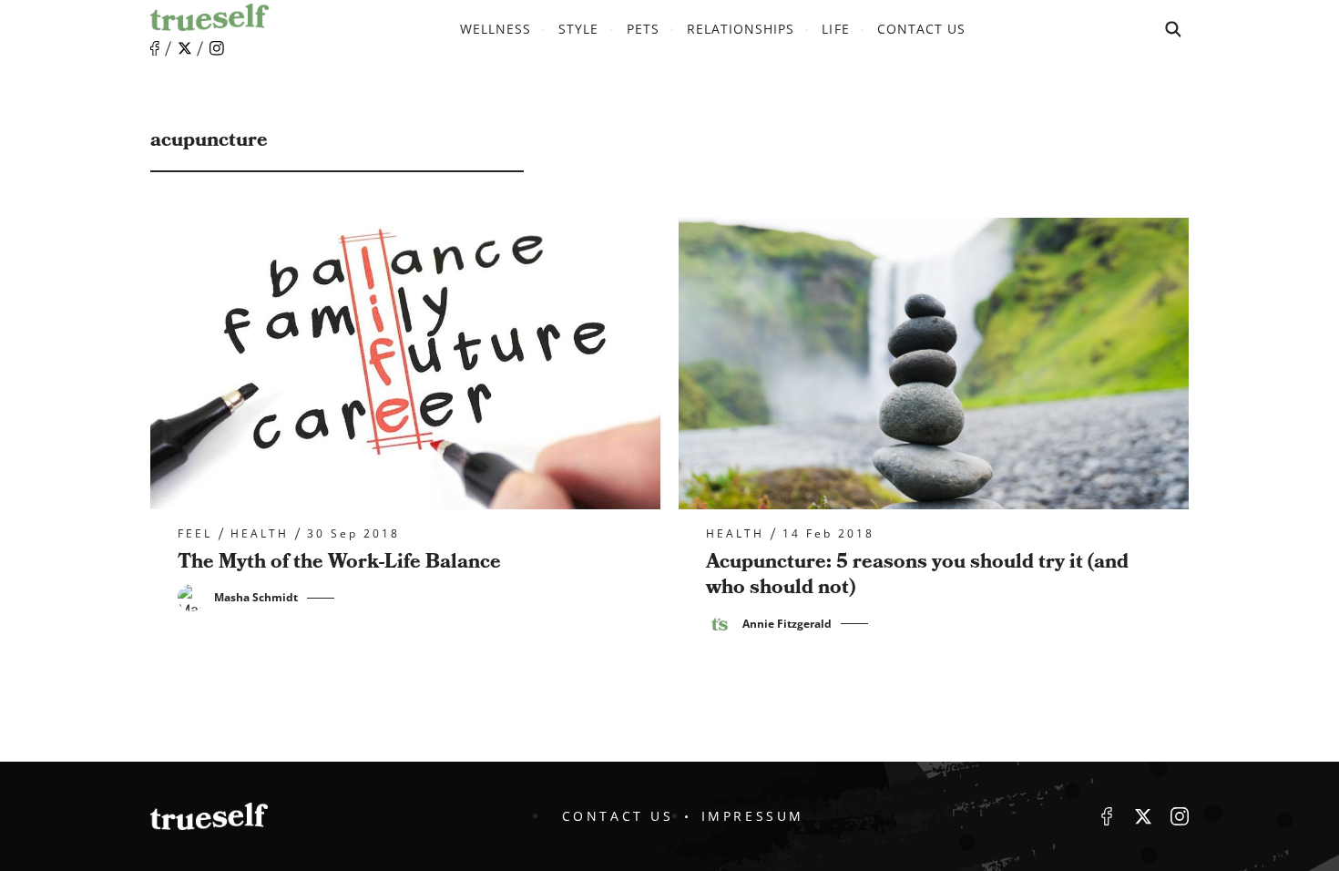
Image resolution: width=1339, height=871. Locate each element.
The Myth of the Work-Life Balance (339, 562)
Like (154, 48)
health (259, 534)
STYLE (578, 28)
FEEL (195, 534)
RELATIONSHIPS (741, 28)
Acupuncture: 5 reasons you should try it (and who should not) (917, 575)
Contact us (921, 28)
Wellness (495, 28)
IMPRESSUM (752, 816)
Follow (185, 48)
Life (835, 28)
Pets (643, 28)
